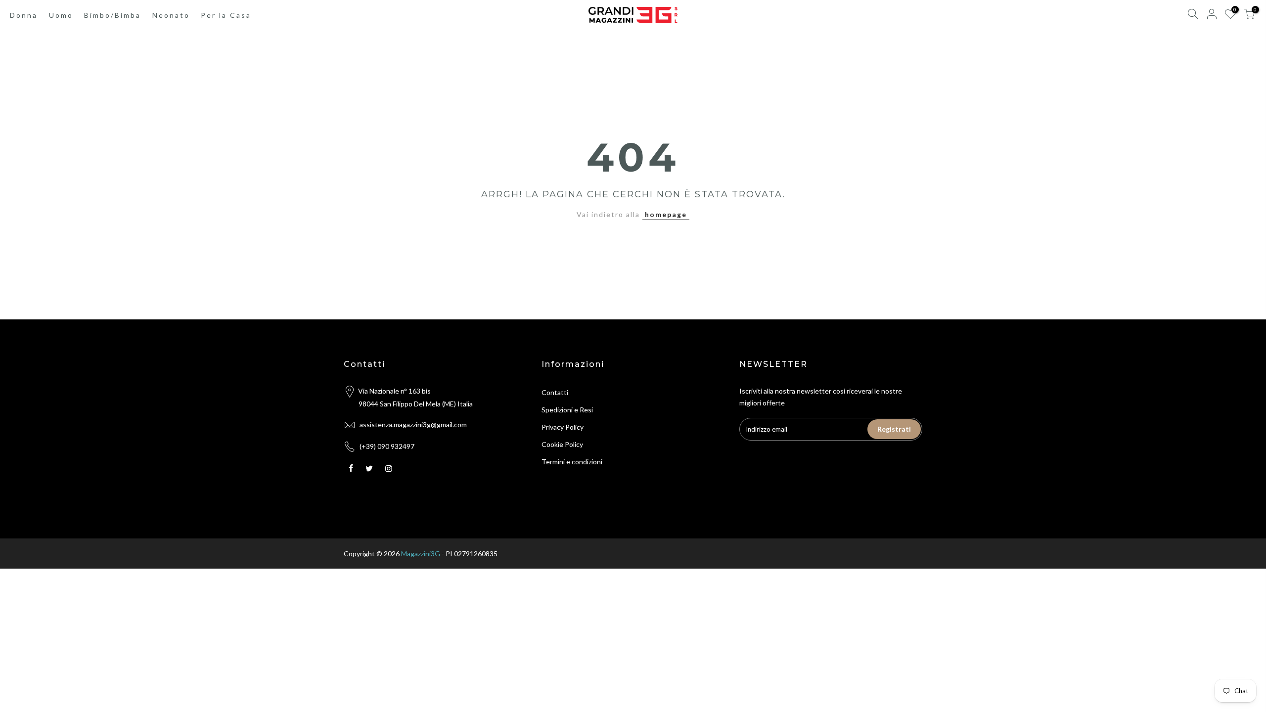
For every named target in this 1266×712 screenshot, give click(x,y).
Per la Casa (226, 15)
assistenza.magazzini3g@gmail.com (413, 424)
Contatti (555, 392)
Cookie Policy (562, 444)
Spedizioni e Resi (567, 409)
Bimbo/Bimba (112, 15)
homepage (666, 214)
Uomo (61, 15)
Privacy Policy (563, 427)
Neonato (171, 15)
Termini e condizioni (572, 461)
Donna (24, 15)
